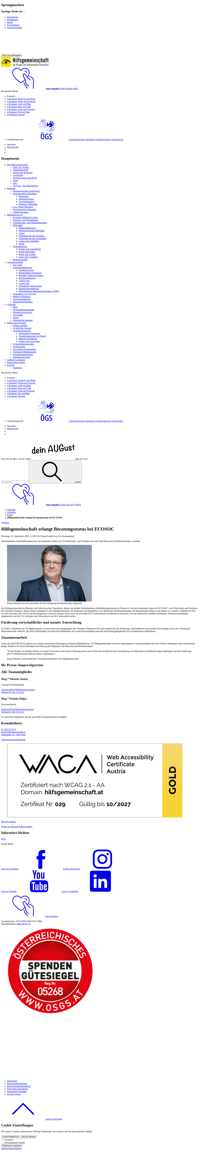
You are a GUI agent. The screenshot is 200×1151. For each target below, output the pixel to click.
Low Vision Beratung (23, 207)
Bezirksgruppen (20, 259)
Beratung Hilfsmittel (28, 204)
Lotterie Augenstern (16, 360)
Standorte (17, 367)
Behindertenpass (26, 199)
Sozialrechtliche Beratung (25, 193)
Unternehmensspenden (23, 344)
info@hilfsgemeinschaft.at (13, 732)
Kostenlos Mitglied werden (25, 217)
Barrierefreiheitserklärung (19, 1086)
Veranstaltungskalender (23, 309)
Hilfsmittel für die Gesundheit (32, 238)
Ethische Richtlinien (28, 338)
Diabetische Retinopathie (30, 286)
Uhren (22, 233)
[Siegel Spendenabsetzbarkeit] (50, 1076)
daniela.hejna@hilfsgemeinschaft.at (17, 709)
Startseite (11, 509)
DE (12, 147)
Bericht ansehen (8, 821)
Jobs (15, 183)
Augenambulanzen (21, 299)
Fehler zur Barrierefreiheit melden (16, 826)
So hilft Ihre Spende (22, 328)
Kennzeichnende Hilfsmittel (32, 230)
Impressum (12, 1081)
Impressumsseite (14, 27)
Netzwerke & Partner (23, 172)
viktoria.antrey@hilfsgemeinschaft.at (18, 689)
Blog (15, 307)
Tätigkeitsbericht (20, 170)
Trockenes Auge (26, 270)
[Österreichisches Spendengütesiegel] (50, 1013)
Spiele (21, 244)
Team (15, 180)
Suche (10, 22)
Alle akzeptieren (29, 1137)
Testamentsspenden (22, 331)
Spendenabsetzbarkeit (23, 354)
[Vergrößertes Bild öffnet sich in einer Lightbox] (49, 600)
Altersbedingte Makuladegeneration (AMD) (39, 291)
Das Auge (17, 265)
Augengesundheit (15, 262)
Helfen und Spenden (16, 323)
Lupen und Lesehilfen (29, 241)
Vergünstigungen (26, 201)
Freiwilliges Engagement (24, 349)
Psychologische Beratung (24, 209)
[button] (73, 139)
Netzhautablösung (27, 278)
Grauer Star (24, 283)
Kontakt (10, 365)
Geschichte (18, 175)
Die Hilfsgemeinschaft (17, 164)
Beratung (11, 188)
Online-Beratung (20, 212)
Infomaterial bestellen (23, 302)
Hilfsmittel (18, 225)
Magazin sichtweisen (22, 312)
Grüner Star (24, 280)
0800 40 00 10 (23, 924)
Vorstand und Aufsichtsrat (25, 178)
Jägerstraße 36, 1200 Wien (13, 734)
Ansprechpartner (9, 739)
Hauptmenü (12, 19)
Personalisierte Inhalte (15, 1142)
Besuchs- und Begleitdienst (25, 220)
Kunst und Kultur (27, 251)
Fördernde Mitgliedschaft (24, 352)
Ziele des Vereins (21, 167)
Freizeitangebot (20, 246)
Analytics (9, 1140)
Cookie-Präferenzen (10, 1137)
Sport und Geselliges (28, 257)
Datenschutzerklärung (17, 1083)
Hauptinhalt (12, 17)
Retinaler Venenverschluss (31, 275)
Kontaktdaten (13, 25)
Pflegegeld (24, 196)
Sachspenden (19, 346)
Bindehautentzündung (29, 288)
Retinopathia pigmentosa (30, 273)
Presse (16, 317)
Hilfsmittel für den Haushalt (31, 236)
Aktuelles (11, 304)
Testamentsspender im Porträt (32, 336)
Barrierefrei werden (16, 362)
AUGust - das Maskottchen (25, 186)
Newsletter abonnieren (17, 1089)
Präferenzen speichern (11, 1146)
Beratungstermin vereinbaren (26, 191)
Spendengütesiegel (21, 357)
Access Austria (14, 1094)
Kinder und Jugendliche (30, 249)
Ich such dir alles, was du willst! (44, 459)
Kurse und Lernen (27, 254)
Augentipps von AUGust (24, 294)
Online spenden (20, 325)
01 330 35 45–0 (8, 729)
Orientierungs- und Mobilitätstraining (30, 222)
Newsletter (18, 315)
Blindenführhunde (27, 228)
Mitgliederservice (15, 215)
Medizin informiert (21, 296)
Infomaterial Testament (29, 333)
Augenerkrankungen (22, 267)
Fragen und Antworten (29, 341)
